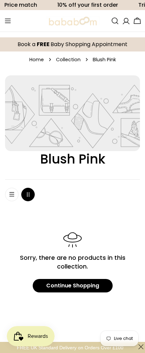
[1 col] (12, 194)
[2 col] (28, 194)
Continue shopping (72, 285)
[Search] (115, 21)
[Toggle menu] (7, 21)
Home (36, 59)
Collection (68, 59)
